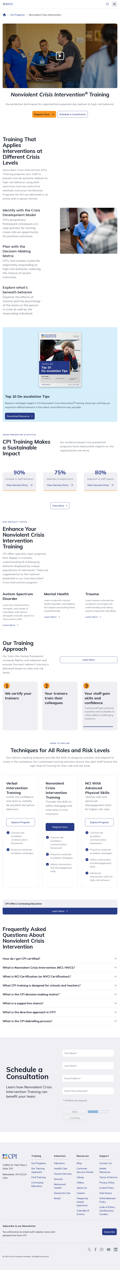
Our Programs (17, 14)
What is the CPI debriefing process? (27, 1021)
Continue (75, 1117)
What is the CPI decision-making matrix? (31, 994)
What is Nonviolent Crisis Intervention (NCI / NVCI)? (39, 967)
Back (75, 1111)
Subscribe (109, 1231)
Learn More (9, 625)
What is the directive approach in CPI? (29, 1012)
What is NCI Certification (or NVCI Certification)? (37, 976)
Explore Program (20, 822)
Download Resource (18, 416)
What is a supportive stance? (23, 1003)
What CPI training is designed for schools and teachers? (42, 985)
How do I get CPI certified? (21, 958)
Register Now (60, 827)
